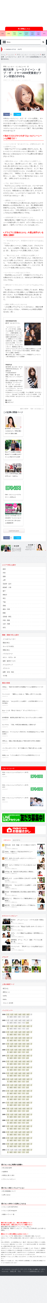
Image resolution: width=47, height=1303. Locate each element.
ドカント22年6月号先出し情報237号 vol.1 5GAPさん (13, 475)
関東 (8, 33)
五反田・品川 (7, 584)
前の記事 (16, 546)
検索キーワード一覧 (8, 1214)
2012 (3, 1097)
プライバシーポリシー (9, 1179)
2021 (3, 1044)
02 (11, 1014)
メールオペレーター (9, 639)
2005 (3, 1138)
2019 (3, 1056)
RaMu (5, 999)
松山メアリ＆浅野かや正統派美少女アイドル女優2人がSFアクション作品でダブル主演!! (13, 454)
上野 (4, 580)
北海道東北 (26, 33)
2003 (3, 1150)
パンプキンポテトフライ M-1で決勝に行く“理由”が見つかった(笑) (22, 748)
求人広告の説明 (7, 1168)
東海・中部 (6, 609)
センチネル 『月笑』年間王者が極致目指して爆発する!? (19, 724)
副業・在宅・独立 (8, 672)
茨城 (4, 606)
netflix (5, 996)
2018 (3, 1061)
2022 (3, 1038)
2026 (3, 1014)
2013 (3, 1091)
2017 (3, 1067)
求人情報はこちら (24, 29)
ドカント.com (33, 1269)
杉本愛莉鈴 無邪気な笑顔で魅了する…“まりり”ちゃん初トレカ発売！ (22, 717)
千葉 (4, 602)
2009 (3, 1114)
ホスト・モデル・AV (9, 657)
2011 (3, 1103)
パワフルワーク (8, 654)
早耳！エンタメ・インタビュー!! (20, 80)
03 (15, 1014)
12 (26, 1023)
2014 (3, 1085)
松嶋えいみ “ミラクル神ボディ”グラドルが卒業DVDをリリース (21, 755)
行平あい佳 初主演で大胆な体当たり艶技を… (19, 872)
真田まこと (6, 992)
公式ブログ (10, 402)
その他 (5, 676)
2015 (3, 1079)
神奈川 (5, 595)
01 (7, 1014)
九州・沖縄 (6, 624)
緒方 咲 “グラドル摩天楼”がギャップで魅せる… (20, 905)
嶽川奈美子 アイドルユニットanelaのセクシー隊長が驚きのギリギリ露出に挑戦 (13, 431)
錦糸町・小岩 (7, 587)
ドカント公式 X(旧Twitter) (10, 1207)
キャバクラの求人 (8, 646)
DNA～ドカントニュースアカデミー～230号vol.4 (13, 496)
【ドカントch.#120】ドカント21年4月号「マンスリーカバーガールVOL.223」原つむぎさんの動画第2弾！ (13, 519)
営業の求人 (6, 650)
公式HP (9, 400)
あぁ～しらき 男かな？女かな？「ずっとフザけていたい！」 (20, 710)
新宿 (4, 569)
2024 (3, 1026)
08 (10, 1035)
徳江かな (5, 988)
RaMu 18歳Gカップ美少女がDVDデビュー (19, 852)
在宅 (4, 627)
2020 (3, 1050)
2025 (3, 1020)
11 (22, 1035)
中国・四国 (6, 620)
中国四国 (32, 33)
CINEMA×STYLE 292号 (14, 49)
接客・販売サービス (9, 661)
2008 (3, 1120)
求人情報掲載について (9, 1191)
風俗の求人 (6, 643)
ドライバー (6, 668)
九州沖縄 (38, 33)
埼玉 (4, 598)
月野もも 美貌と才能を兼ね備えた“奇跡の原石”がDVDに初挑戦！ (21, 741)
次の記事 (30, 545)
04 (19, 1014)
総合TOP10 (16, 840)
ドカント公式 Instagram (10, 1210)
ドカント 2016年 (8, 1003)
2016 (3, 1073)
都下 (4, 591)
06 (27, 1014)
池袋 (4, 576)
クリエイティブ (8, 665)
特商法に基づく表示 (8, 1175)
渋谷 (4, 573)
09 (14, 1035)
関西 (20, 33)
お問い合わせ (6, 1195)
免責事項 (5, 1171)
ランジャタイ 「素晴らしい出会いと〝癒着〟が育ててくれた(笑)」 (22, 694)
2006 (3, 1132)
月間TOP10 (7, 840)
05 (23, 1014)
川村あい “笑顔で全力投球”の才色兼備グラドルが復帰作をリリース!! (22, 687)
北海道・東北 (7, 616)
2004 (3, 1144)
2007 (3, 1126)
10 (18, 1035)
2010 (3, 1109)
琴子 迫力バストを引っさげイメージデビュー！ (20, 858)
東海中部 (14, 33)
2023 (3, 1032)
